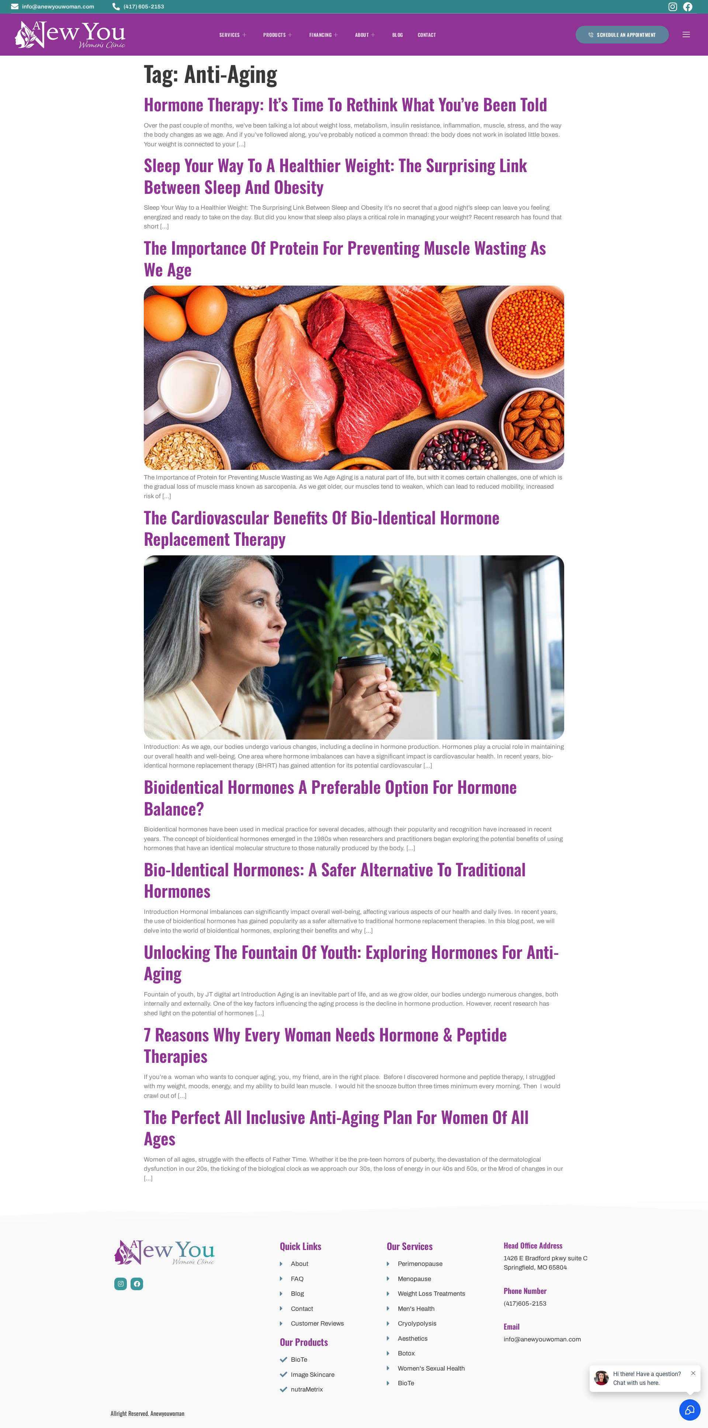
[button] (686, 35)
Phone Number (525, 1290)
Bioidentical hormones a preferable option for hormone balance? (330, 797)
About (362, 34)
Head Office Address (533, 1245)
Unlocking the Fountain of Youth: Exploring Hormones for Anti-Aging (351, 962)
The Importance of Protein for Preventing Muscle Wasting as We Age (345, 258)
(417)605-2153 (525, 1303)
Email (512, 1326)
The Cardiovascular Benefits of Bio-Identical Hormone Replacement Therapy (322, 527)
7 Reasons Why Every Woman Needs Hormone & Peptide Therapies (325, 1045)
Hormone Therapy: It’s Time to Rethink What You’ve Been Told (345, 103)
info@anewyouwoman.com (542, 1339)
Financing (320, 34)
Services (229, 34)
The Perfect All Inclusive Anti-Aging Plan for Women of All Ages (336, 1127)
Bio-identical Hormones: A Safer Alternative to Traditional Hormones (335, 879)
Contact (427, 34)
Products (274, 34)
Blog (397, 34)
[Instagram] (673, 6)
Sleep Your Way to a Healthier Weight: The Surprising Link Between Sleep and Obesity (335, 175)
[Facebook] (688, 6)
